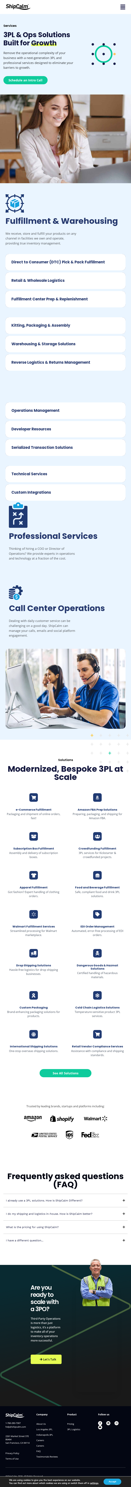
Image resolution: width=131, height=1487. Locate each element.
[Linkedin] (108, 1423)
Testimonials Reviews (47, 1456)
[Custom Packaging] (33, 995)
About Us (41, 1423)
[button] (65, 1200)
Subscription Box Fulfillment (33, 849)
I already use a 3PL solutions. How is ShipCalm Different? (44, 1200)
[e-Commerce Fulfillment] (33, 797)
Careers (40, 1440)
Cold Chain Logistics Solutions (97, 1008)
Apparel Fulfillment (34, 887)
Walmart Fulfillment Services (33, 927)
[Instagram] (116, 1423)
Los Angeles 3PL (44, 1429)
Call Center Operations (57, 608)
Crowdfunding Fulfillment (97, 849)
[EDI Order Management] (97, 914)
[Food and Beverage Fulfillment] (97, 875)
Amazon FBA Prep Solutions (97, 810)
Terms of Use (12, 1458)
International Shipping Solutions (33, 1046)
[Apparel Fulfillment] (33, 875)
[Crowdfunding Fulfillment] (97, 836)
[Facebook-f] (100, 1423)
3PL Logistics (73, 1429)
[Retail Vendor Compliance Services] (97, 1034)
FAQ (38, 1451)
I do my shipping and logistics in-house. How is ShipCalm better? (49, 1213)
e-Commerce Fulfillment (34, 810)
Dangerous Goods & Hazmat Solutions (97, 967)
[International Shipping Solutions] (33, 1034)
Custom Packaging (33, 1008)
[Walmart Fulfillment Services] (33, 914)
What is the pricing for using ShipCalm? (32, 1227)
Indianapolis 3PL (44, 1434)
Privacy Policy (12, 1453)
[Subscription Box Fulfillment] (33, 836)
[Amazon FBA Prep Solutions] (97, 797)
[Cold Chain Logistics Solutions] (97, 995)
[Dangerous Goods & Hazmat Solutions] (97, 953)
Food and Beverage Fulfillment (97, 887)
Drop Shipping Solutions (33, 965)
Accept (112, 1481)
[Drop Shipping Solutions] (33, 953)
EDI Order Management (97, 927)
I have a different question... (24, 1240)
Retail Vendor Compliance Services (97, 1046)
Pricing (70, 1423)
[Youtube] (100, 1427)
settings (94, 1483)
